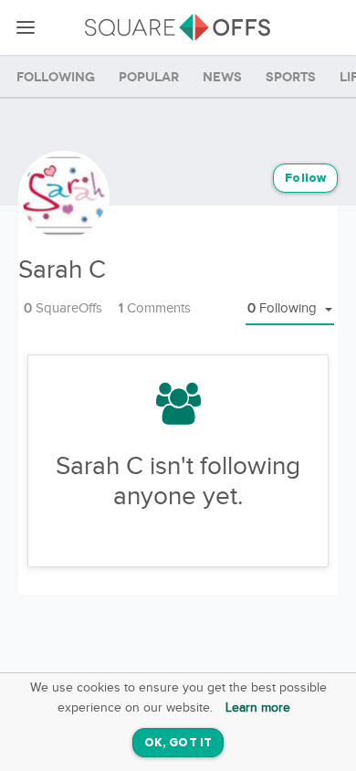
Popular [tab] (149, 77)
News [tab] (222, 77)
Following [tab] (55, 77)
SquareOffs (63, 308)
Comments (155, 308)
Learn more (257, 708)
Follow (305, 179)
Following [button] (283, 308)
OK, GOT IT (178, 743)
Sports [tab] (291, 77)
